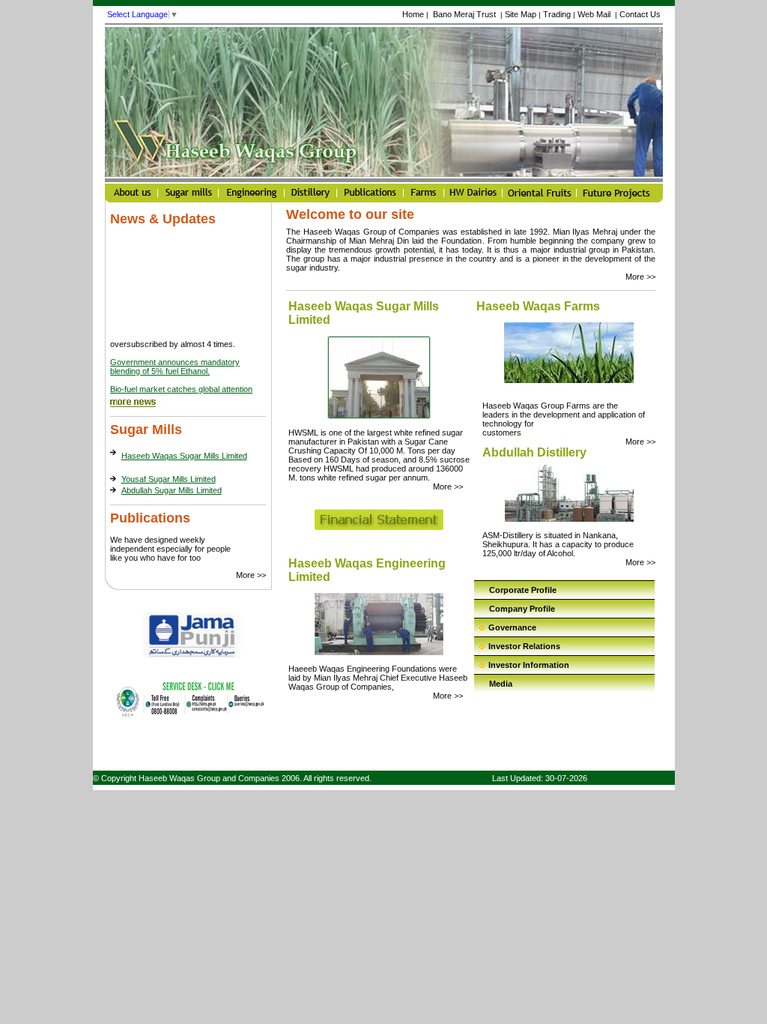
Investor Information (528, 664)
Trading (557, 14)
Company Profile (522, 608)
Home (413, 14)
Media (500, 683)
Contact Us (640, 14)
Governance (512, 627)
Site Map (520, 14)
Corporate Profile (523, 589)
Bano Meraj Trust (464, 14)
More (251, 574)
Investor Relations (524, 646)
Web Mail (595, 14)
